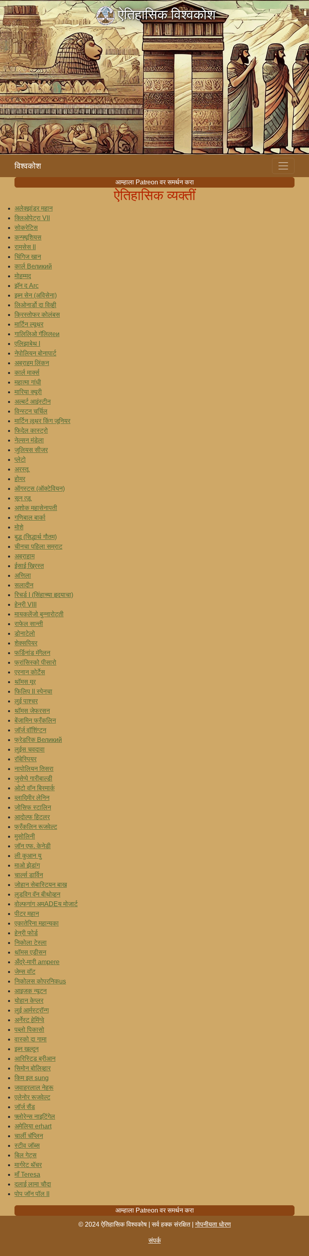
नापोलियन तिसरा (34, 768)
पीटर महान (26, 913)
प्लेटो (20, 459)
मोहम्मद (22, 276)
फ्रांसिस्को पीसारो (35, 662)
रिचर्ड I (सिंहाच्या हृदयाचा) (43, 594)
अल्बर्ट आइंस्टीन (32, 401)
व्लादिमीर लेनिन (31, 797)
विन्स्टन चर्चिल (30, 411)
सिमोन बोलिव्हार (32, 1068)
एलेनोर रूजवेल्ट (32, 1097)
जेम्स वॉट (24, 971)
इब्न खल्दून (26, 1048)
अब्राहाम (24, 556)
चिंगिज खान (27, 256)
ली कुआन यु (27, 855)
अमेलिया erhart (33, 1126)
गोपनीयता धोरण (213, 1224)
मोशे (18, 527)
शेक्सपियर (25, 643)
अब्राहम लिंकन (31, 362)
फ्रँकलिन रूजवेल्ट (35, 826)
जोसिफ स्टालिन (32, 807)
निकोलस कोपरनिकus (40, 981)
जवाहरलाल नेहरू (34, 1087)
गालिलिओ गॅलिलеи (37, 334)
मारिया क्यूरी (28, 391)
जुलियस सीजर (31, 449)
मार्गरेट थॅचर (28, 1164)
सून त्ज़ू (22, 498)
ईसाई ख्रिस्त (29, 565)
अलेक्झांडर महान (33, 208)
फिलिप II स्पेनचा (33, 691)
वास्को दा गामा (30, 1039)
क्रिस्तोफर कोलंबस (37, 314)
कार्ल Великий (33, 266)
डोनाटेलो (24, 633)
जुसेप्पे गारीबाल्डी (33, 778)
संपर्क (154, 1240)
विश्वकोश (27, 165)
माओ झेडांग (27, 865)
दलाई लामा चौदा (32, 1184)
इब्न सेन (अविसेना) (35, 295)
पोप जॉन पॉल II (31, 1193)
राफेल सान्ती (28, 623)
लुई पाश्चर (26, 701)
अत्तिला (22, 575)
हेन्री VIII (25, 604)
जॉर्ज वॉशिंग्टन (30, 730)
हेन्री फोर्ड (26, 933)
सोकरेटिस (26, 227)
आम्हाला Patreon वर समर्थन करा (154, 182)
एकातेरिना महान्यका (36, 923)
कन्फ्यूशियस (27, 237)
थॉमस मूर (25, 681)
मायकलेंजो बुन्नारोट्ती (39, 614)
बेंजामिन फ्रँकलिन (35, 720)
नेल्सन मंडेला (29, 440)
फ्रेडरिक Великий (38, 739)
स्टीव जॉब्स (27, 1145)
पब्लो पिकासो (29, 1029)
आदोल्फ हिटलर (32, 817)
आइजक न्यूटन (30, 990)
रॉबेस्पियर (25, 759)
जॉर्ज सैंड (24, 1106)
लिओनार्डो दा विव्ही (35, 305)
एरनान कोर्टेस (29, 672)
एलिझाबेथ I (27, 343)
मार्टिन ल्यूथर (28, 324)
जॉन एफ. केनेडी (32, 846)
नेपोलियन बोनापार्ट (35, 353)
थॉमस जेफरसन (32, 710)
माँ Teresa (27, 1174)
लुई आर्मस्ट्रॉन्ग (31, 1010)
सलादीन (23, 585)
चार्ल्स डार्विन (28, 875)
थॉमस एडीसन (30, 952)
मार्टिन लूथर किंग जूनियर (42, 420)
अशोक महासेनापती (35, 507)
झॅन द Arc (26, 285)
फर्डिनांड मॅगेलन (32, 652)
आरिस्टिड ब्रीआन (35, 1058)
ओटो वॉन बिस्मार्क (34, 788)
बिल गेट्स (25, 1155)
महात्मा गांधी (27, 382)
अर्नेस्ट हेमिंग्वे (29, 1019)
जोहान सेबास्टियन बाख (40, 884)
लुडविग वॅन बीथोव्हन (37, 894)
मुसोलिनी (24, 836)
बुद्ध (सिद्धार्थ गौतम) (35, 536)
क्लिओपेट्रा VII (32, 218)
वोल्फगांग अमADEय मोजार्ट (46, 904)
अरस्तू (21, 469)
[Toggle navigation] (283, 166)
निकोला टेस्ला (30, 942)
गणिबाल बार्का (29, 517)
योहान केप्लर (28, 1000)
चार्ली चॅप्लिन (28, 1135)
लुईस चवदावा (29, 749)
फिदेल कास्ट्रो (31, 430)
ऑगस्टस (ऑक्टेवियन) (39, 488)
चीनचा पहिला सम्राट (38, 546)
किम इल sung (31, 1077)
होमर (19, 478)
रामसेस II (25, 247)
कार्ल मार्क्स (26, 372)
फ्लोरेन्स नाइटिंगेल (34, 1116)
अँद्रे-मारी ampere (37, 962)
